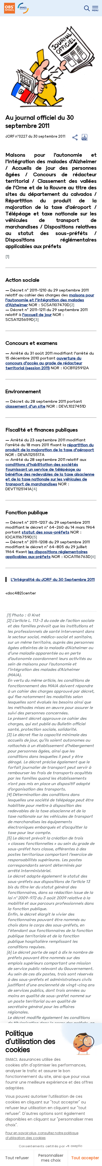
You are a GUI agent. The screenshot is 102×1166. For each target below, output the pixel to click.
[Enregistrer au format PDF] (84, 139)
